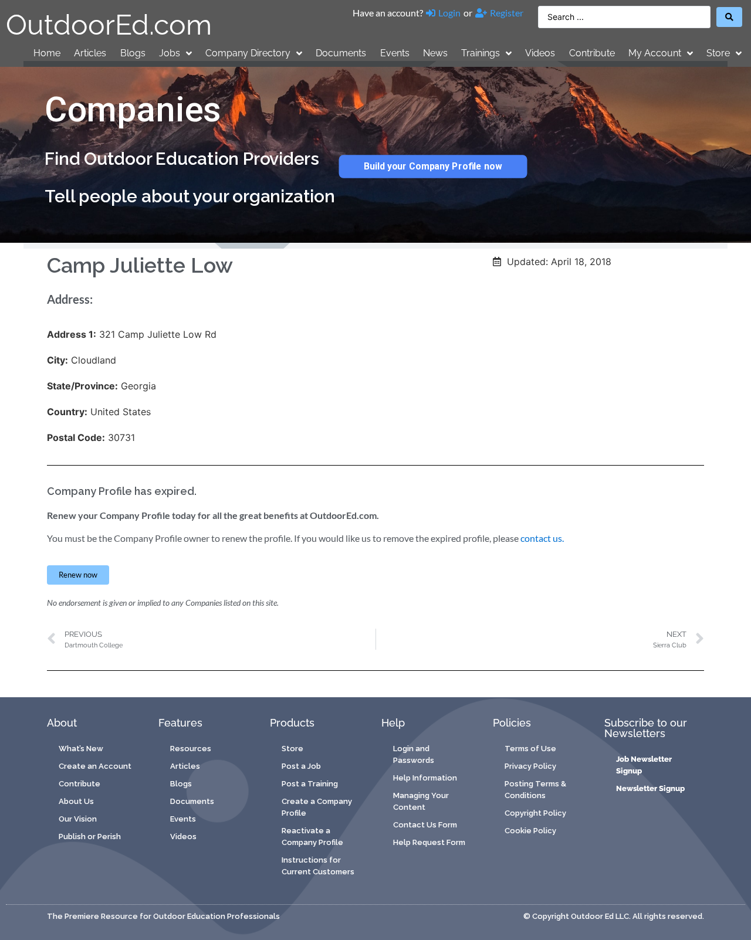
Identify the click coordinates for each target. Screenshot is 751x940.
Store (718, 53)
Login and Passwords (413, 754)
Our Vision (78, 819)
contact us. (542, 538)
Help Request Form (429, 842)
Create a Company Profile (317, 807)
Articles (90, 53)
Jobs (169, 53)
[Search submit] (729, 17)
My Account (654, 53)
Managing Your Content (421, 801)
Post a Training (310, 783)
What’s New (81, 748)
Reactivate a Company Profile (312, 836)
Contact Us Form (425, 824)
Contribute (592, 53)
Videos (540, 53)
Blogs (133, 53)
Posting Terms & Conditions (535, 789)
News (435, 53)
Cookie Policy (530, 830)
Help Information (425, 777)
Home (46, 53)
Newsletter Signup (650, 788)
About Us (76, 801)
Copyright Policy (535, 813)
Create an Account (95, 766)
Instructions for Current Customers (318, 866)
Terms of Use (530, 748)
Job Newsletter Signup (644, 765)
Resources (190, 748)
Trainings (480, 53)
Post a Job (301, 766)
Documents (341, 53)
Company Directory (247, 53)
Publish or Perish (90, 836)
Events (395, 53)
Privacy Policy (530, 766)
